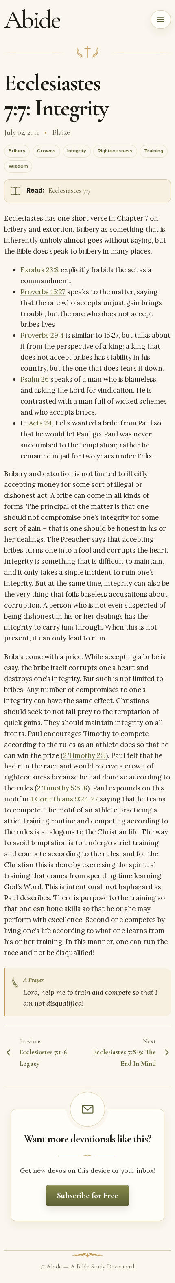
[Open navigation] (161, 19)
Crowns (46, 151)
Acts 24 (40, 423)
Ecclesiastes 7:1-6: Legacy (44, 1058)
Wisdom (18, 166)
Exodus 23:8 (39, 269)
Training (153, 151)
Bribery (17, 151)
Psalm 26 (34, 379)
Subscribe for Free (87, 1196)
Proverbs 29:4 (42, 335)
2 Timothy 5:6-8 (62, 788)
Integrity (76, 151)
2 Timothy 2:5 (84, 755)
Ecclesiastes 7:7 (69, 190)
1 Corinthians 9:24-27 (64, 799)
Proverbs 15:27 (43, 291)
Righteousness (115, 151)
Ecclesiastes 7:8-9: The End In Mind (124, 1058)
